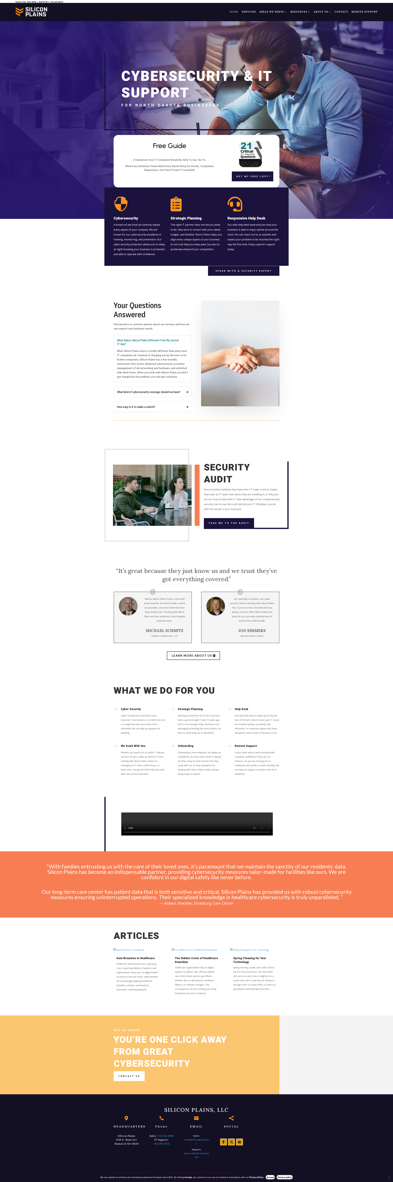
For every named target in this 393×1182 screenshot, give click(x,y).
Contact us (129, 1076)
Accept (270, 1177)
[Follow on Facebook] (223, 1142)
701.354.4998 (166, 1135)
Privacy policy (285, 1177)
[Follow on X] (231, 1142)
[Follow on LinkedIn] (239, 1142)
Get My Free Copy (252, 176)
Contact (341, 11)
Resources (298, 11)
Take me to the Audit (228, 523)
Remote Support (365, 11)
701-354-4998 (29, 2)
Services (249, 11)
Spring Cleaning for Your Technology (249, 960)
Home (234, 11)
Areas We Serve (271, 11)
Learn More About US (192, 655)
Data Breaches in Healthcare (136, 958)
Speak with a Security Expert (244, 270)
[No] (389, 1177)
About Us (321, 11)
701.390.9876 (56, 2)
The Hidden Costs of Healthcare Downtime (196, 960)
